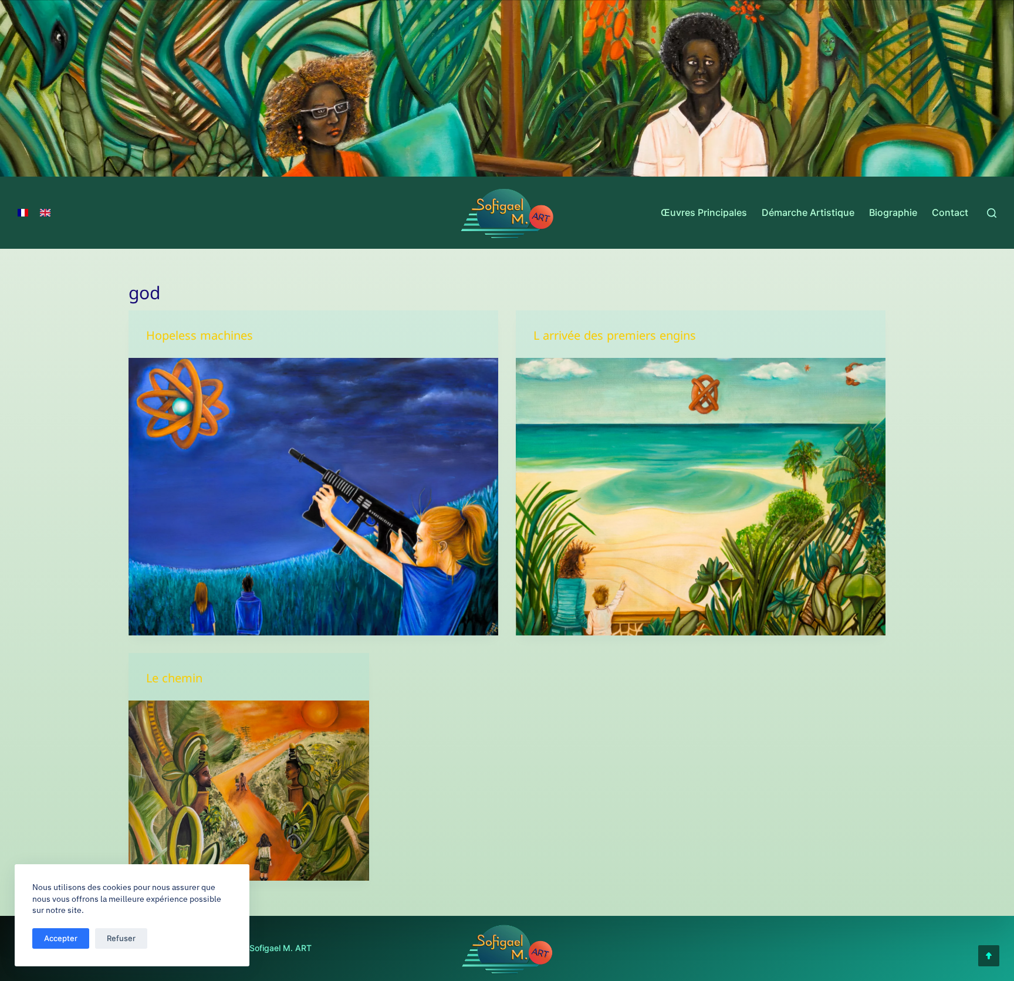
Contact (950, 212)
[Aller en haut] (988, 955)
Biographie (893, 212)
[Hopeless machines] (313, 496)
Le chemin (174, 681)
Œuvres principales (704, 212)
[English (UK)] (45, 213)
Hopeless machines (199, 338)
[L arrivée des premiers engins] (700, 496)
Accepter (60, 938)
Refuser (121, 938)
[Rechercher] (991, 213)
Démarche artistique (808, 212)
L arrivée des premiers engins (614, 338)
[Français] (23, 213)
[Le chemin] (249, 791)
